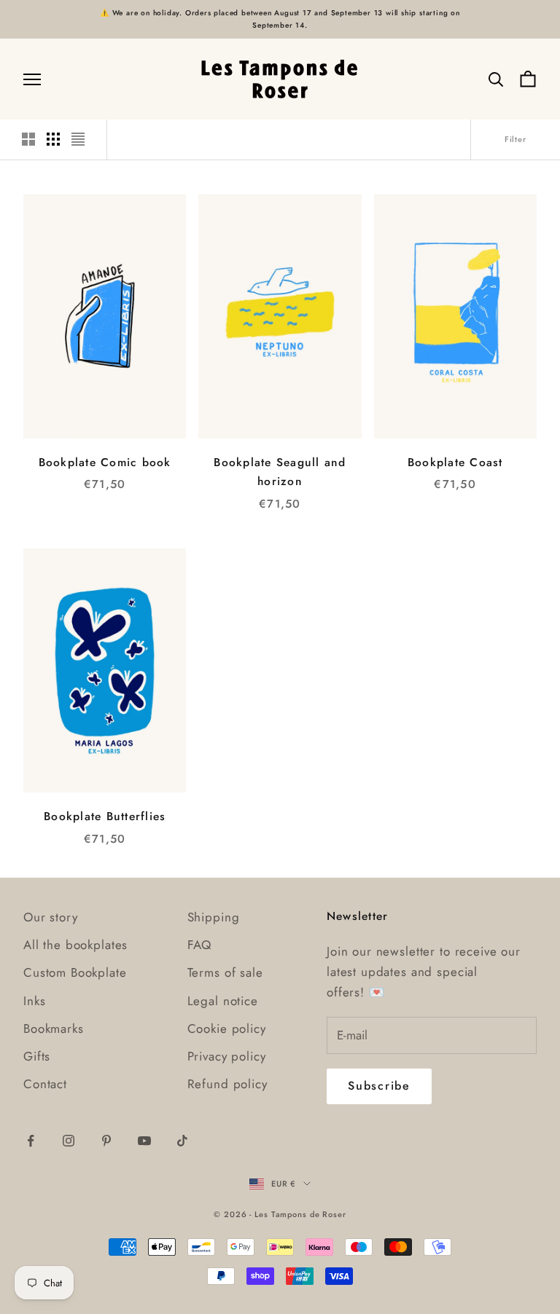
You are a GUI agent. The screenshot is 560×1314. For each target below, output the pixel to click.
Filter (515, 139)
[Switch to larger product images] (28, 139)
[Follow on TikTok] (182, 1140)
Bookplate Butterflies (105, 816)
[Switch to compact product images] (78, 139)
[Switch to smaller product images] (53, 139)
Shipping (213, 917)
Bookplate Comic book (105, 462)
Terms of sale (225, 972)
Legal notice (222, 1001)
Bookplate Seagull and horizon (280, 472)
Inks (34, 1001)
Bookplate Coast (455, 462)
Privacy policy (226, 1056)
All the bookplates (75, 944)
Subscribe (379, 1085)
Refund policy (227, 1084)
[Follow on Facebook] (30, 1140)
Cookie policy (226, 1028)
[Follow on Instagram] (68, 1140)
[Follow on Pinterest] (106, 1140)
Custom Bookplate (75, 972)
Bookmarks (53, 1028)
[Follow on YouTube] (144, 1140)
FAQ (199, 944)
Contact (45, 1084)
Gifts (36, 1056)
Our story (50, 917)
